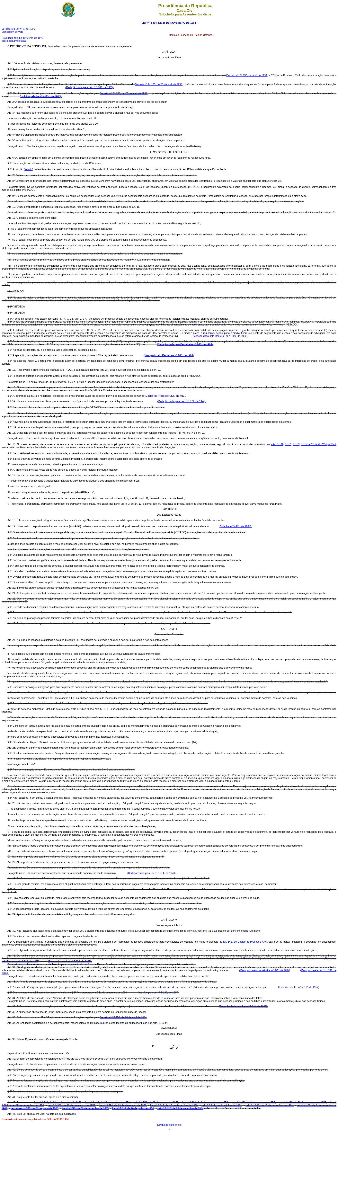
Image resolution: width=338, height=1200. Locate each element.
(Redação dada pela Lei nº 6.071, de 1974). (181, 401)
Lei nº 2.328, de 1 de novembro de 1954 (205, 1102)
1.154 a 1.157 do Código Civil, (318, 444)
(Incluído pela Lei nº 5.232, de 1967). (299, 987)
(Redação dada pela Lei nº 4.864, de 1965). (89, 87)
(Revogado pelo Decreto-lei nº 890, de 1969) (169, 355)
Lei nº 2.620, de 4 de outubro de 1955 (253, 1102)
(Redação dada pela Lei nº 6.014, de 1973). (151, 873)
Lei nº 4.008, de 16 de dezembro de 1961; (269, 1105)
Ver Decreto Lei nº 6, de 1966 (18, 28)
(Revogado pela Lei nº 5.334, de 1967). (70, 961)
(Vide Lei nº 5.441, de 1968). (235, 526)
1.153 (296, 444)
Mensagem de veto (12, 31)
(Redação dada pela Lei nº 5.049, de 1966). (243, 1006)
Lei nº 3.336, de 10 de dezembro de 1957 (71, 1105)
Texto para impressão (14, 40)
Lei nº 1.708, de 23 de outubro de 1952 (156, 1102)
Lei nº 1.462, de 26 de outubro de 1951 (107, 1102)
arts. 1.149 (277, 444)
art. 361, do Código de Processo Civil (245, 941)
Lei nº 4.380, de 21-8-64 (246, 958)
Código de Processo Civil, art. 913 (165, 395)
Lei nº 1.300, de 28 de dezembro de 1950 (57, 1102)
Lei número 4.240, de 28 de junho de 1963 (34, 1108)
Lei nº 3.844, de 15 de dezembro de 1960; (174, 1105)
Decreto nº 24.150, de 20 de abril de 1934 (158, 84)
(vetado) (28, 169)
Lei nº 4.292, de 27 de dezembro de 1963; (85, 1108)
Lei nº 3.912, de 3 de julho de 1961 (221, 1105)
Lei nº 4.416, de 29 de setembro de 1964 (180, 1108)
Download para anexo (169, 1124)
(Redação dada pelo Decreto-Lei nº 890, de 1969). (220, 335)
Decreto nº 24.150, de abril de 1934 (246, 75)
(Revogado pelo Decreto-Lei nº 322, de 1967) (264, 970)
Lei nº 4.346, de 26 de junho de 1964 (133, 1108)
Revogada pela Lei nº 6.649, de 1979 (22, 37)
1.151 (288, 444)
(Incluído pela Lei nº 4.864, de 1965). (41, 96)
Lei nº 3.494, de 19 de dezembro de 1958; (123, 1105)
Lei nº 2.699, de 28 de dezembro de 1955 (302, 1102)
